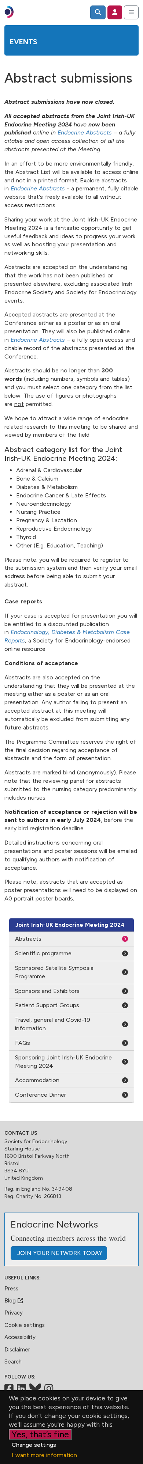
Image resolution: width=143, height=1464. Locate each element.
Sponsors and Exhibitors (47, 990)
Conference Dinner (40, 1094)
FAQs (22, 1042)
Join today (58, 1252)
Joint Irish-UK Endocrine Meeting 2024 (70, 924)
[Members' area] (114, 12)
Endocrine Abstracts (85, 132)
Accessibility (20, 1337)
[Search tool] (98, 12)
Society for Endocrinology (35, 1141)
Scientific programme (43, 953)
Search (13, 1361)
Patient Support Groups (47, 1005)
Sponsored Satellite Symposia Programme (54, 972)
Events (23, 42)
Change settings (34, 1444)
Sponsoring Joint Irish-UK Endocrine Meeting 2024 (63, 1061)
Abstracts (28, 938)
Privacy (13, 1312)
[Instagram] (49, 1389)
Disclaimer (17, 1349)
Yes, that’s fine (40, 1434)
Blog (11, 1300)
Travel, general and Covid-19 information (52, 1024)
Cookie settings (24, 1325)
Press (11, 1288)
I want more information (44, 1455)
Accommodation (37, 1080)
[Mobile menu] (131, 12)
